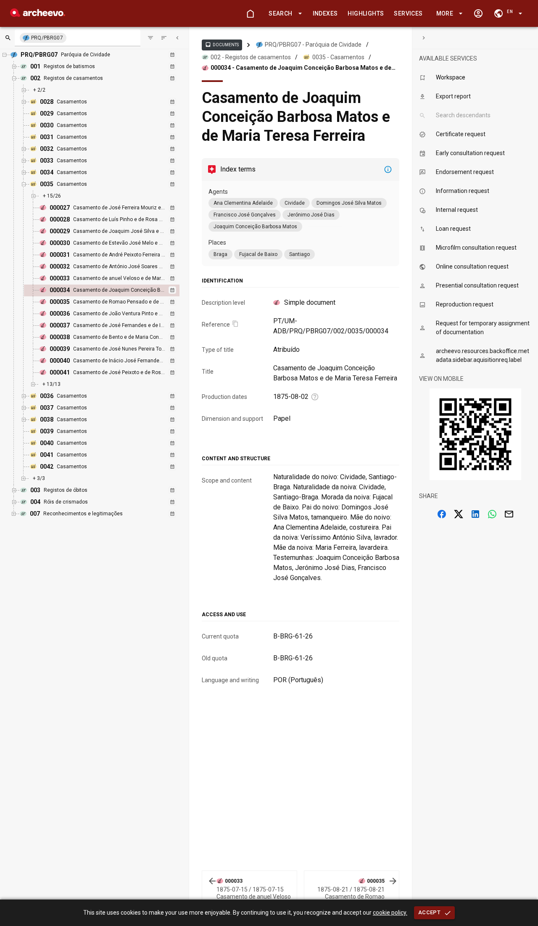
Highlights (366, 13)
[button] (284, 13)
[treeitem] (111, 290)
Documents (222, 44)
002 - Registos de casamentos (251, 57)
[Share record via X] (458, 514)
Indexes (325, 13)
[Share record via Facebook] (441, 514)
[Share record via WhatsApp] (492, 514)
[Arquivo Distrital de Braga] (37, 14)
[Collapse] (177, 38)
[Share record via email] (509, 514)
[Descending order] (164, 38)
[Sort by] (150, 38)
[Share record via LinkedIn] (475, 514)
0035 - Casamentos (338, 57)
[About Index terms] (388, 169)
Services (408, 13)
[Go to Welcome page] (250, 13)
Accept (429, 912)
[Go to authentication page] (478, 13)
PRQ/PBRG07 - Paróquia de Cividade (313, 44)
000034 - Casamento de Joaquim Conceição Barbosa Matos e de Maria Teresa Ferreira (301, 68)
